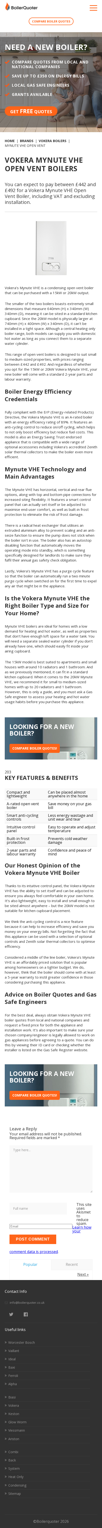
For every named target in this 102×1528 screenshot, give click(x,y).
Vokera (13, 1405)
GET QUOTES (31, 111)
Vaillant (13, 1350)
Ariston (13, 1439)
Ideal (12, 1359)
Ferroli (13, 1375)
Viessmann (16, 1430)
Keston (13, 1413)
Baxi (11, 1367)
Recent (72, 1264)
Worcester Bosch (21, 1342)
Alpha (12, 1384)
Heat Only (15, 1476)
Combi (13, 1452)
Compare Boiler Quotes (51, 21)
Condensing (17, 1485)
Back (12, 1460)
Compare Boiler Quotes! (34, 748)
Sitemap (14, 1493)
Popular (30, 1264)
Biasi (12, 1397)
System (14, 1468)
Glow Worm (17, 1422)
